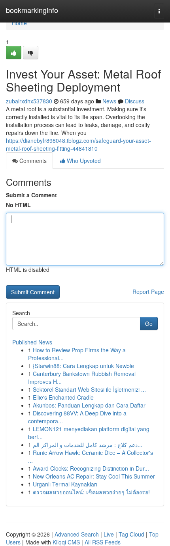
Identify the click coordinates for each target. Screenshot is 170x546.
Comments (32, 161)
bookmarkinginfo (32, 10)
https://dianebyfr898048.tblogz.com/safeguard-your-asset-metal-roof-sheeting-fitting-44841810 (78, 144)
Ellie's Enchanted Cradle (63, 397)
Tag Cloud (131, 534)
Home (19, 23)
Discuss (134, 101)
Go (149, 323)
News (109, 101)
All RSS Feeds (103, 542)
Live (109, 534)
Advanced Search (77, 534)
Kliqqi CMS (66, 542)
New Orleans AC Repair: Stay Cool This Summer (94, 476)
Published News (32, 342)
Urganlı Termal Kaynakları (65, 484)
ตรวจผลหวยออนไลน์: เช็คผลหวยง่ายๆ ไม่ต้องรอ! (91, 492)
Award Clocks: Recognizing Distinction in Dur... (91, 468)
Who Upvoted (83, 161)
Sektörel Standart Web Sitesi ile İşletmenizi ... (89, 389)
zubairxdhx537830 (29, 101)
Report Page (148, 291)
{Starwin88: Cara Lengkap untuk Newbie (83, 366)
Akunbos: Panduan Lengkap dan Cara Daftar (89, 405)
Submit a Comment (31, 195)
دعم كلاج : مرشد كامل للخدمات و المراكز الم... (87, 445)
